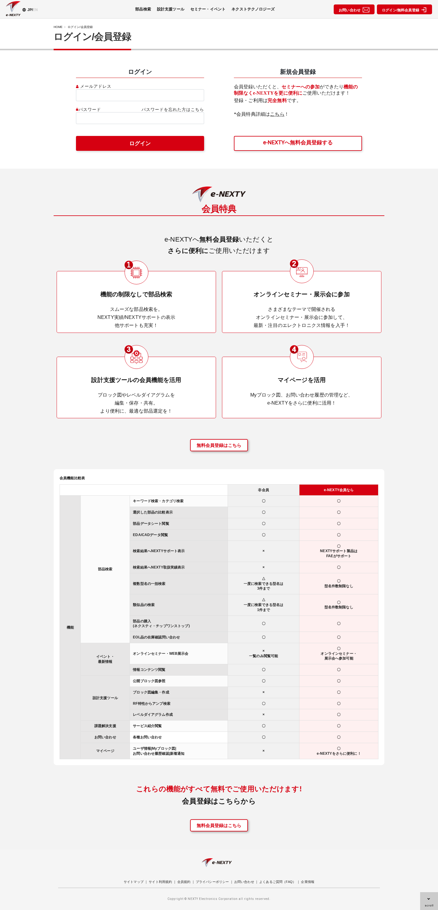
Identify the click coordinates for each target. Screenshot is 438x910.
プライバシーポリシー (212, 882)
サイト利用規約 (160, 882)
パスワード (90, 109)
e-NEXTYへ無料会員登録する (298, 142)
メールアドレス (95, 86)
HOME (58, 27)
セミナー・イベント (208, 9)
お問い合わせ (350, 10)
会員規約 (184, 882)
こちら (277, 114)
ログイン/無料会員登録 (401, 10)
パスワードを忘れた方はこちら (173, 109)
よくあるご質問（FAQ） (277, 882)
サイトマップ (134, 882)
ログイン (140, 143)
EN (35, 10)
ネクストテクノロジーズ (253, 9)
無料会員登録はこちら (219, 445)
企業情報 (307, 882)
